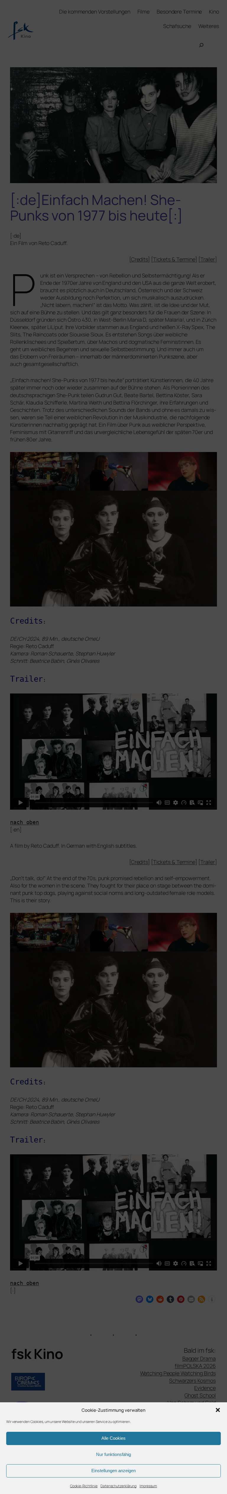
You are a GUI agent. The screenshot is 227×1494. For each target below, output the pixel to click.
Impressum (148, 1485)
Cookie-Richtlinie (84, 1485)
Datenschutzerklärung (118, 1485)
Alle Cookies (113, 1438)
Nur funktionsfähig (113, 1454)
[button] (218, 1410)
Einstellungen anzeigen (113, 1470)
